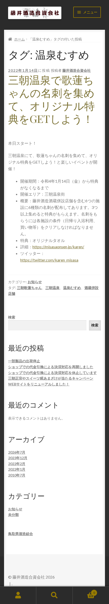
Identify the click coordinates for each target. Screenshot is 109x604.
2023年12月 (17, 458)
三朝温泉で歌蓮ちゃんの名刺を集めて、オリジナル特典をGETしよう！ (51, 99)
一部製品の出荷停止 (24, 361)
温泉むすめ (72, 287)
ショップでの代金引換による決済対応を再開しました (50, 367)
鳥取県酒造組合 (20, 533)
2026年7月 (16, 452)
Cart (84, 591)
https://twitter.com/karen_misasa (49, 259)
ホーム (19, 39)
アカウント (18, 595)
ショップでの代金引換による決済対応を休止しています (52, 372)
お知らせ (35, 282)
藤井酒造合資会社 (76, 70)
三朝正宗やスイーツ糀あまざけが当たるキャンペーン (50, 378)
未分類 (13, 514)
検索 (11, 317)
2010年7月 (16, 475)
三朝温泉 (52, 287)
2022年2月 (16, 464)
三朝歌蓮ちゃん (29, 287)
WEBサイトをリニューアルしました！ (38, 384)
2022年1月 (16, 469)
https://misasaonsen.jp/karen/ (58, 246)
